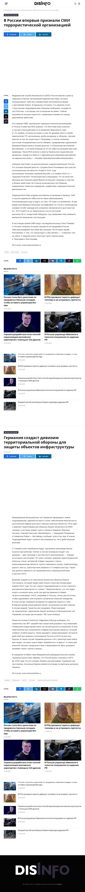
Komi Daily (15, 252)
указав (25, 155)
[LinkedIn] (6, 111)
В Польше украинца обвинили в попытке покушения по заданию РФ (61, 337)
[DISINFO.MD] (42, 3)
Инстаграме (31, 239)
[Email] (6, 116)
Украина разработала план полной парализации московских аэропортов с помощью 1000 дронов (22, 337)
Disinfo (59, 884)
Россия (24, 252)
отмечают (66, 233)
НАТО (24, 680)
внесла (61, 95)
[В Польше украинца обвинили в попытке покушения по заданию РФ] (62, 322)
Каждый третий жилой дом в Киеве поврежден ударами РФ (43, 402)
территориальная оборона (48, 680)
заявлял (36, 658)
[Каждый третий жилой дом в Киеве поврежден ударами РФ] (10, 406)
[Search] (79, 3)
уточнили (47, 105)
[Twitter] (6, 106)
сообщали (60, 620)
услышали (63, 149)
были (46, 198)
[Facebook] (6, 101)
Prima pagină (8, 10)
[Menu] (6, 3)
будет (42, 561)
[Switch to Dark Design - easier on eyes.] (75, 4)
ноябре (58, 173)
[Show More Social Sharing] (54, 34)
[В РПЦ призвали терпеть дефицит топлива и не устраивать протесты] (62, 284)
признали (29, 173)
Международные (11, 15)
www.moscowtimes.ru (31, 245)
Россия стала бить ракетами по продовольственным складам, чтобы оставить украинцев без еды (20, 301)
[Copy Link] (6, 121)
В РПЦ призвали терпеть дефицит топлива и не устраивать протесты (62, 298)
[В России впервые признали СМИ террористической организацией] (42, 64)
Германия (16, 680)
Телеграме (19, 239)
